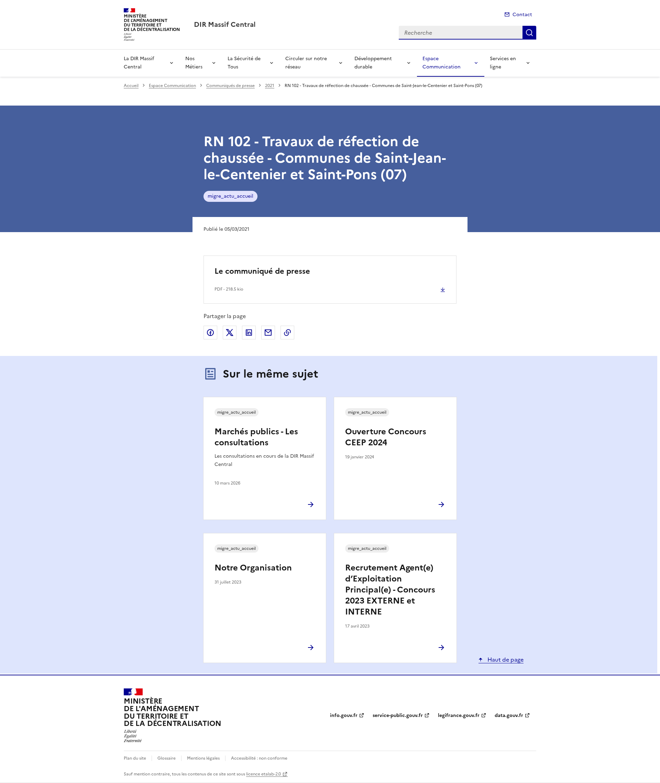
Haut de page (505, 659)
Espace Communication (441, 62)
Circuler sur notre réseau (306, 62)
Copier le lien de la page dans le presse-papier (287, 332)
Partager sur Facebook (210, 332)
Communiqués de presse (230, 86)
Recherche (529, 33)
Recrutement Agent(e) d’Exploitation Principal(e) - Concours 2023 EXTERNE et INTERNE (390, 590)
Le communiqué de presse (262, 271)
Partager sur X (229, 332)
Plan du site (135, 758)
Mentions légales (203, 758)
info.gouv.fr (344, 715)
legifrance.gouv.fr (459, 715)
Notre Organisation (253, 568)
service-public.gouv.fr (398, 715)
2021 (269, 86)
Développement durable (373, 62)
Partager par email (268, 332)
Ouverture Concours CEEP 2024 (385, 437)
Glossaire (166, 758)
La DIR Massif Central (139, 62)
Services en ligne (503, 62)
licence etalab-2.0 (263, 774)
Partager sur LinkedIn (249, 332)
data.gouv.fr (509, 715)
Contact (522, 14)
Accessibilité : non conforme (259, 758)
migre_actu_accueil (230, 196)
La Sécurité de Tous (244, 62)
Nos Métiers (193, 62)
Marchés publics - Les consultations (256, 437)
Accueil (131, 86)
